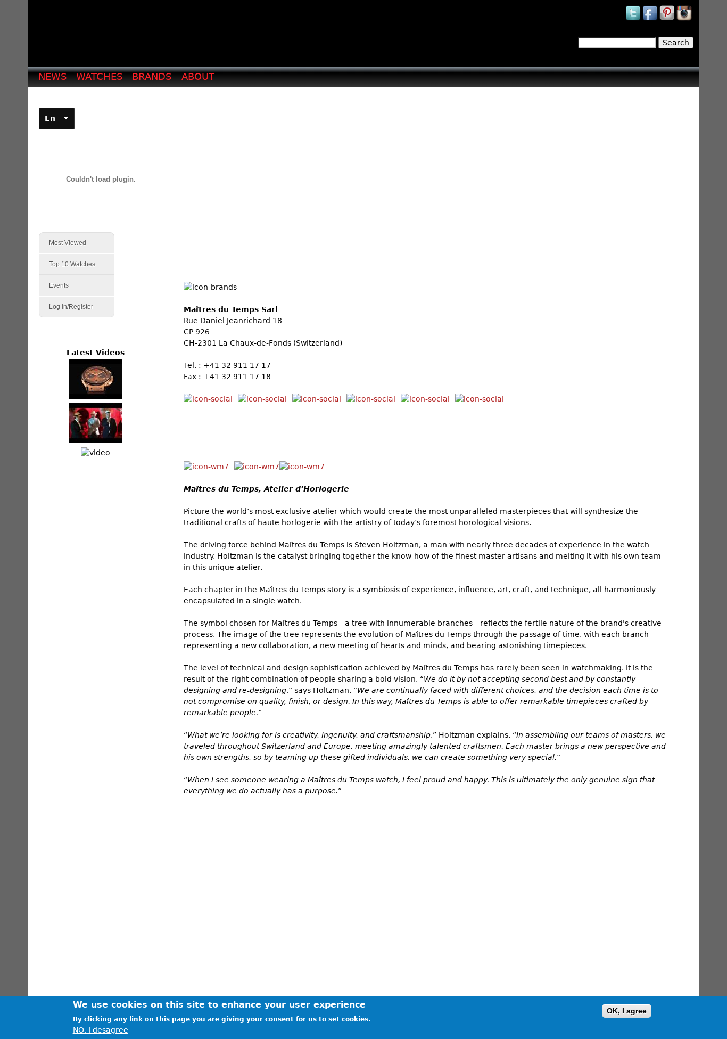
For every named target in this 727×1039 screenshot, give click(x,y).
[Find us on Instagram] (684, 19)
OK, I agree (627, 1011)
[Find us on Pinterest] (667, 19)
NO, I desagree (100, 1030)
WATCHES (99, 76)
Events (54, 286)
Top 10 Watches (72, 264)
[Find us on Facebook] (650, 19)
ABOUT (197, 76)
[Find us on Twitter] (633, 19)
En (50, 118)
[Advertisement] (429, 171)
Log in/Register (71, 306)
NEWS (52, 76)
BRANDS (151, 76)
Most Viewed (67, 243)
